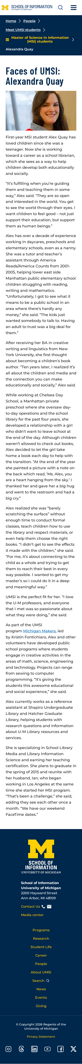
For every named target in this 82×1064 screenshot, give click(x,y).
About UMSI (41, 972)
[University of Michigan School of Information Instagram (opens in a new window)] (8, 1050)
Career (41, 955)
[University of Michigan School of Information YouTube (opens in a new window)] (47, 1050)
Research (41, 939)
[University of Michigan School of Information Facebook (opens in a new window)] (60, 1050)
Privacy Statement (41, 1036)
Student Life (41, 947)
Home (11, 21)
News (41, 989)
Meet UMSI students (23, 30)
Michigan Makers (39, 631)
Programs (41, 930)
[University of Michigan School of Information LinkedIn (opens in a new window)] (34, 1050)
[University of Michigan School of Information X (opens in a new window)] (73, 1050)
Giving (41, 1006)
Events (41, 998)
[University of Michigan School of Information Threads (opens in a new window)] (21, 1050)
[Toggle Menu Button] (73, 7)
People (29, 21)
